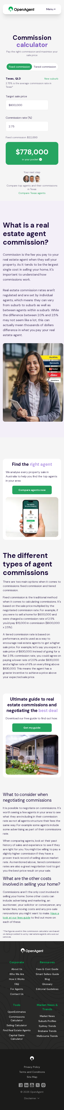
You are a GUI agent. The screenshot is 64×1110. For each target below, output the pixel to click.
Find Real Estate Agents (17, 1030)
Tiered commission (45, 66)
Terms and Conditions (32, 1072)
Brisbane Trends (47, 1031)
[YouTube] (32, 1085)
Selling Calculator (17, 1025)
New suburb (51, 78)
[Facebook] (20, 1085)
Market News (47, 1016)
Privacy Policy (32, 1067)
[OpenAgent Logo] (21, 9)
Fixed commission (19, 66)
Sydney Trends (47, 1026)
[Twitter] (38, 1085)
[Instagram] (43, 1085)
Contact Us (16, 994)
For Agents (16, 989)
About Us (16, 969)
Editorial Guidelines (47, 989)
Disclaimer (30, 1098)
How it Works (17, 979)
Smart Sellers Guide (47, 974)
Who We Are (16, 974)
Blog (47, 979)
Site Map (32, 1077)
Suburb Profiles (47, 1021)
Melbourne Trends (47, 1036)
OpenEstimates (17, 1011)
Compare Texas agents (32, 193)
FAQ (17, 984)
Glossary (47, 984)
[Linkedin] (26, 1085)
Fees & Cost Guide (47, 969)
